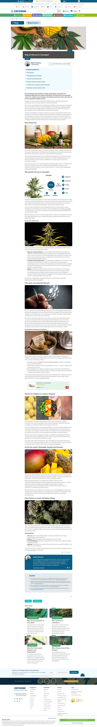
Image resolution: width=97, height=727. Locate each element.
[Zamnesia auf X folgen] (22, 699)
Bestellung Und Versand (61, 695)
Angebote (31, 706)
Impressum (59, 691)
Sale (30, 708)
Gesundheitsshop (33, 695)
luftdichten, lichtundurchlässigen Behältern (48, 362)
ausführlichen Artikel (44, 378)
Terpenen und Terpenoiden (54, 444)
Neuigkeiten (37, 601)
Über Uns (45, 697)
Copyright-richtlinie (60, 711)
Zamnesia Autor (46, 703)
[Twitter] (69, 567)
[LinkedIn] (68, 568)
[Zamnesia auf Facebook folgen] (14, 699)
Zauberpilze (32, 699)
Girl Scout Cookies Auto (38, 260)
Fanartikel (32, 703)
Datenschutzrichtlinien (52, 718)
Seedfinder (46, 689)
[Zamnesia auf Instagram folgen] (17, 699)
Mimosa (29, 269)
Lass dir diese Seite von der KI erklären (61, 63)
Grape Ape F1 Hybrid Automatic (34, 252)
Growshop (32, 701)
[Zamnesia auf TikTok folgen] (14, 701)
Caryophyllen (61, 435)
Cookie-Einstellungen (77, 723)
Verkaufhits (46, 695)
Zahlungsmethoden (60, 693)
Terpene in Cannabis (65, 107)
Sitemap (45, 710)
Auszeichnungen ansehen (71, 681)
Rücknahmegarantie (61, 703)
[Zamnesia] (23, 11)
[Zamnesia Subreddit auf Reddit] (17, 701)
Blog (44, 691)
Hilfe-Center (59, 689)
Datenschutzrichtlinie (35, 675)
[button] (27, 63)
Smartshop (32, 697)
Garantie (59, 707)
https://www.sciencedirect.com (61, 579)
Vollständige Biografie (38, 568)
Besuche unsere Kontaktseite (21, 695)
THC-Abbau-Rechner (75, 689)
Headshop (32, 691)
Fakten (28, 601)
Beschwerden (59, 709)
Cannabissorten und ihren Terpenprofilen (34, 280)
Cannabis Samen (33, 689)
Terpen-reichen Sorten (31, 550)
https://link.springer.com (39, 583)
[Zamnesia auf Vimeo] (19, 699)
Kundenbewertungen (47, 699)
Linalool (40, 435)
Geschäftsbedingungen (61, 697)
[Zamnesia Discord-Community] (19, 701)
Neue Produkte (46, 693)
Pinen (32, 118)
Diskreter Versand (47, 708)
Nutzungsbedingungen (45, 675)
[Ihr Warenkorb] (80, 11)
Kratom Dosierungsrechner (76, 695)
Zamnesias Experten (47, 706)
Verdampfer (32, 693)
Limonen (27, 118)
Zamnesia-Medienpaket (48, 701)
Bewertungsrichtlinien (61, 705)
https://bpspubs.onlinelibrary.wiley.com (37, 589)
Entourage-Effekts (66, 209)
